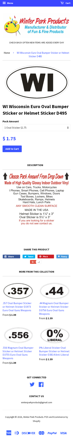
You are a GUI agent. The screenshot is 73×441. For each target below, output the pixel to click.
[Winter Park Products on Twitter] (32, 384)
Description (35, 165)
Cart (67, 3)
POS (46, 417)
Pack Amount (11, 121)
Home (7, 52)
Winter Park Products (33, 417)
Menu (10, 3)
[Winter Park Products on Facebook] (41, 384)
